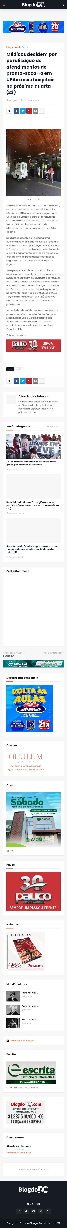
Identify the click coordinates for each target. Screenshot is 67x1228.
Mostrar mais (54, 426)
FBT (58, 1223)
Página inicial (13, 47)
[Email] (35, 111)
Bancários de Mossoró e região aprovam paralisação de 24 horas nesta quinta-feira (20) (32, 505)
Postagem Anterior (14, 652)
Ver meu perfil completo (18, 1152)
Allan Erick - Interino (33, 396)
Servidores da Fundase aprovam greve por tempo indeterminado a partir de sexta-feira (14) (32, 549)
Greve (25, 47)
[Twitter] (23, 111)
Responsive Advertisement (33, 1169)
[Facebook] (16, 111)
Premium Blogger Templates (35, 1223)
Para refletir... (30, 992)
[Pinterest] (29, 111)
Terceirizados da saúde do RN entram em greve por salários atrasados (31, 463)
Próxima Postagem (52, 652)
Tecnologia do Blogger (22, 1040)
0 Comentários (31, 100)
